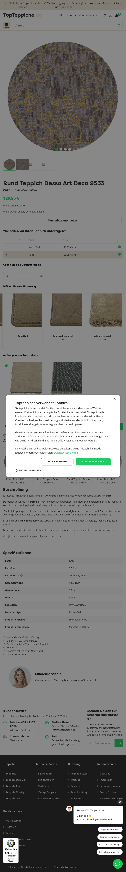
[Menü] (17, 840)
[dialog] (63, 436)
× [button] (114, 399)
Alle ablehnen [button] (57, 461)
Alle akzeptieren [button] (93, 461)
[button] (28, 470)
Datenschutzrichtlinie (66, 452)
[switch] (11, 860)
